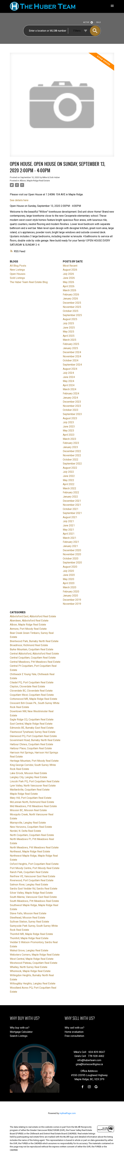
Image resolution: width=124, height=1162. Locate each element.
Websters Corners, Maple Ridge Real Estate (35, 954)
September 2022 (72, 463)
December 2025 (72, 302)
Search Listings (18, 1035)
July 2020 (68, 570)
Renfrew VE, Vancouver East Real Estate (32, 876)
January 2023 (70, 447)
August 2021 (70, 517)
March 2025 (69, 339)
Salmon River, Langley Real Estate (29, 884)
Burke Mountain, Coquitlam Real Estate (31, 649)
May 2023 (68, 430)
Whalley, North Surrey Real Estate (28, 967)
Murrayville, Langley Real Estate (28, 822)
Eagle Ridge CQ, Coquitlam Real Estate (31, 719)
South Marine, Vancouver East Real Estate (33, 896)
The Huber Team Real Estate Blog (29, 282)
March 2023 (69, 438)
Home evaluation (74, 1031)
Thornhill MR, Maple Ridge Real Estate (31, 934)
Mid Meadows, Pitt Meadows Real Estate (33, 806)
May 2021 (68, 529)
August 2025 (70, 319)
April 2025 (68, 335)
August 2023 (70, 418)
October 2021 (70, 509)
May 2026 (68, 282)
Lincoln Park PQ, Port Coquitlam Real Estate (34, 781)
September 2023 (72, 414)
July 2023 (68, 422)
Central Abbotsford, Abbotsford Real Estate (34, 653)
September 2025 (72, 315)
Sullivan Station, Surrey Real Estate (29, 921)
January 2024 (70, 397)
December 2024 (72, 352)
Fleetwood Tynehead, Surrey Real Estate (32, 731)
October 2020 (70, 558)
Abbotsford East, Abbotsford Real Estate (33, 616)
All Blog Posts (18, 265)
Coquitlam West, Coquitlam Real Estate (32, 694)
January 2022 (70, 496)
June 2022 (69, 476)
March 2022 (69, 488)
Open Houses (17, 273)
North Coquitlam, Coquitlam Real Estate (32, 835)
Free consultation (74, 1035)
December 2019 (72, 599)
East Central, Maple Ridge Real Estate (31, 723)
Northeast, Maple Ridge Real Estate (30, 851)
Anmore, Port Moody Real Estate (28, 628)
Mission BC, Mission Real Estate (28, 810)
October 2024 (70, 360)
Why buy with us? (19, 1027)
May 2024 (68, 381)
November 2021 (72, 504)
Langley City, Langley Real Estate (28, 777)
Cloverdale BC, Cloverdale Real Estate (31, 690)
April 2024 (68, 385)
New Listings (17, 269)
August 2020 (70, 566)
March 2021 (69, 537)
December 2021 (72, 500)
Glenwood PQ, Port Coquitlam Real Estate (33, 736)
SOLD (98, 22)
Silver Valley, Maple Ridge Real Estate (31, 892)
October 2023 (70, 409)
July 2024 (68, 372)
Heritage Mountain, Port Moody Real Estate (34, 760)
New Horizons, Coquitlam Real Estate (31, 826)
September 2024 (72, 364)
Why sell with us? (74, 1027)
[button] (82, 1086)
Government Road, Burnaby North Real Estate (35, 740)
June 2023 (69, 426)
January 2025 (70, 348)
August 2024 (70, 368)
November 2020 (72, 554)
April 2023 (68, 434)
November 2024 (72, 356)
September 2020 (72, 562)
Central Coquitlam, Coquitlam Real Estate (33, 657)
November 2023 (72, 405)
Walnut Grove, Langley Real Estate (29, 950)
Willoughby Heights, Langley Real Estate (32, 983)
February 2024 (71, 393)
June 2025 (69, 327)
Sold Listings (17, 277)
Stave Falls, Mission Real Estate (28, 913)
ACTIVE (86, 22)
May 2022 (68, 480)
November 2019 (72, 603)
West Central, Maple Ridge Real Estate (31, 958)
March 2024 (69, 389)
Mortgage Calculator (21, 1031)
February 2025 (71, 344)
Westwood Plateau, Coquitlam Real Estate (33, 962)
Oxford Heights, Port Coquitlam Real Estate (34, 863)
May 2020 (68, 579)
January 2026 (70, 298)
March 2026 (69, 290)
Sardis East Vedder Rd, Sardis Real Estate (33, 888)
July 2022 (68, 471)
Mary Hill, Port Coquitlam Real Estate (30, 797)
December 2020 (72, 550)
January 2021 (70, 546)
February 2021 (71, 541)
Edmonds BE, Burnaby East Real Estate (32, 727)
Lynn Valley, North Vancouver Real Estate (33, 785)
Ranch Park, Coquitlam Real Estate (29, 872)
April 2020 (68, 583)
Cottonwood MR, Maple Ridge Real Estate (33, 698)
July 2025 (68, 323)
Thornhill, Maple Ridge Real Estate (29, 938)
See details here (19, 200)
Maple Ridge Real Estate (24, 793)
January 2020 (70, 595)
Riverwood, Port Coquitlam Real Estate (31, 880)
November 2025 (72, 306)
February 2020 (71, 591)
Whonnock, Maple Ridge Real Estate (30, 971)
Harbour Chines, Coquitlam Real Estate (31, 744)
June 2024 (69, 377)
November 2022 (72, 455)
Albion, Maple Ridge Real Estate (35, 180)
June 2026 (69, 277)
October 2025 (70, 310)
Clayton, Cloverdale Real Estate (27, 686)
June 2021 (69, 525)
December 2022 (72, 451)
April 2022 (68, 484)
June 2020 (69, 574)
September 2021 (72, 513)
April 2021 (68, 533)
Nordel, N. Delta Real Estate (25, 830)
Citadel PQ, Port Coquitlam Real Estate (31, 682)
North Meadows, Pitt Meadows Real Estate (34, 847)
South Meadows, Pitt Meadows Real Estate (34, 901)
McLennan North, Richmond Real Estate (32, 802)
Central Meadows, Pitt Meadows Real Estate (35, 661)
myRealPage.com (68, 1113)
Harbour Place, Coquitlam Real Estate (31, 748)
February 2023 (71, 442)
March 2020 (69, 587)
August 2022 (70, 467)
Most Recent (70, 265)
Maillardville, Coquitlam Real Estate (30, 789)
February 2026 (71, 294)
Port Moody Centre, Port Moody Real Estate (34, 868)
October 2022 (70, 459)
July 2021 (68, 521)
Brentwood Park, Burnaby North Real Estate (34, 641)
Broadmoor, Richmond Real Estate (29, 645)
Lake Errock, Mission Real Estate (28, 773)
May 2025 (68, 331)
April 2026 (68, 286)
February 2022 (71, 492)
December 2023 (72, 401)
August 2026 (70, 269)
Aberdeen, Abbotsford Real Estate (29, 620)
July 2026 (68, 273)
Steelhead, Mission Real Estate (27, 917)
